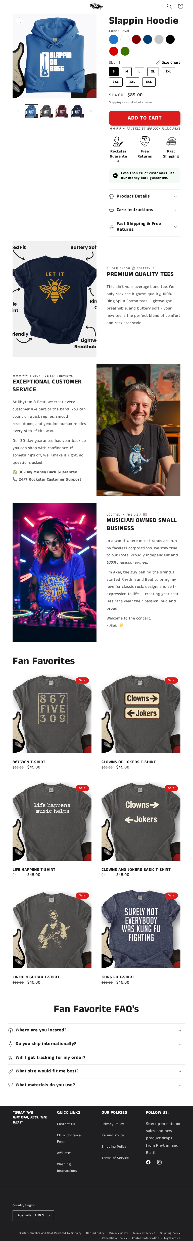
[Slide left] (18, 111)
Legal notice (172, 1238)
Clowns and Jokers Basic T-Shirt (136, 870)
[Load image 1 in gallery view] (31, 111)
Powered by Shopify (68, 1233)
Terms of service (144, 1233)
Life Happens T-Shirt (34, 870)
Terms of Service (115, 1157)
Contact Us (66, 1124)
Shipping (115, 102)
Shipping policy (170, 1233)
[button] (10, 6)
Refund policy (95, 1233)
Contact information (145, 1238)
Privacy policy (118, 1233)
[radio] (113, 39)
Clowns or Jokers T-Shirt (129, 762)
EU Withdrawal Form (69, 1138)
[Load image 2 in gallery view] (46, 111)
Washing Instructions (67, 1167)
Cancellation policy (114, 1238)
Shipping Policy (114, 1146)
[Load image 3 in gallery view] (62, 111)
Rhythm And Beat (42, 1233)
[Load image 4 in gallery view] (77, 111)
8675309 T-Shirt (29, 762)
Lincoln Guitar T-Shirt (36, 977)
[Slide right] (90, 111)
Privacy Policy (113, 1124)
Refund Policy (113, 1135)
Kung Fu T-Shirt (118, 977)
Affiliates (64, 1152)
